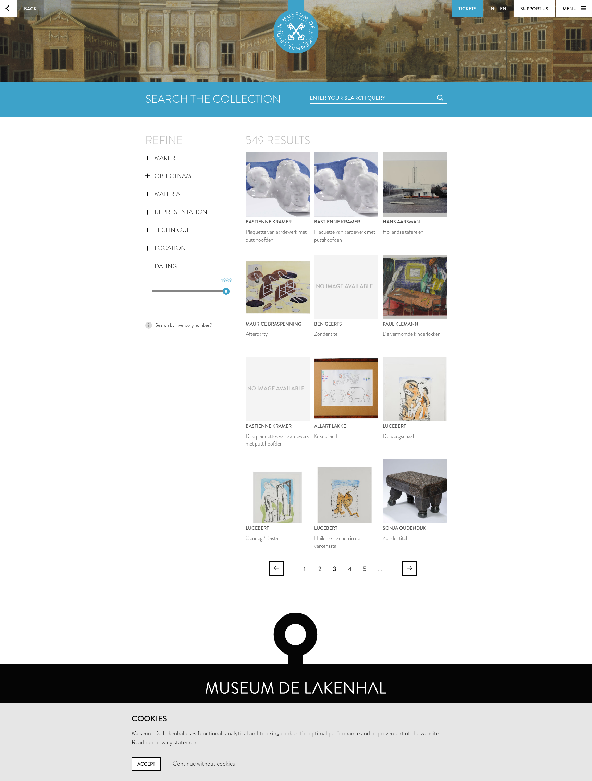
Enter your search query (334, 90)
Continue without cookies (204, 763)
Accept (146, 763)
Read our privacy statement (165, 742)
